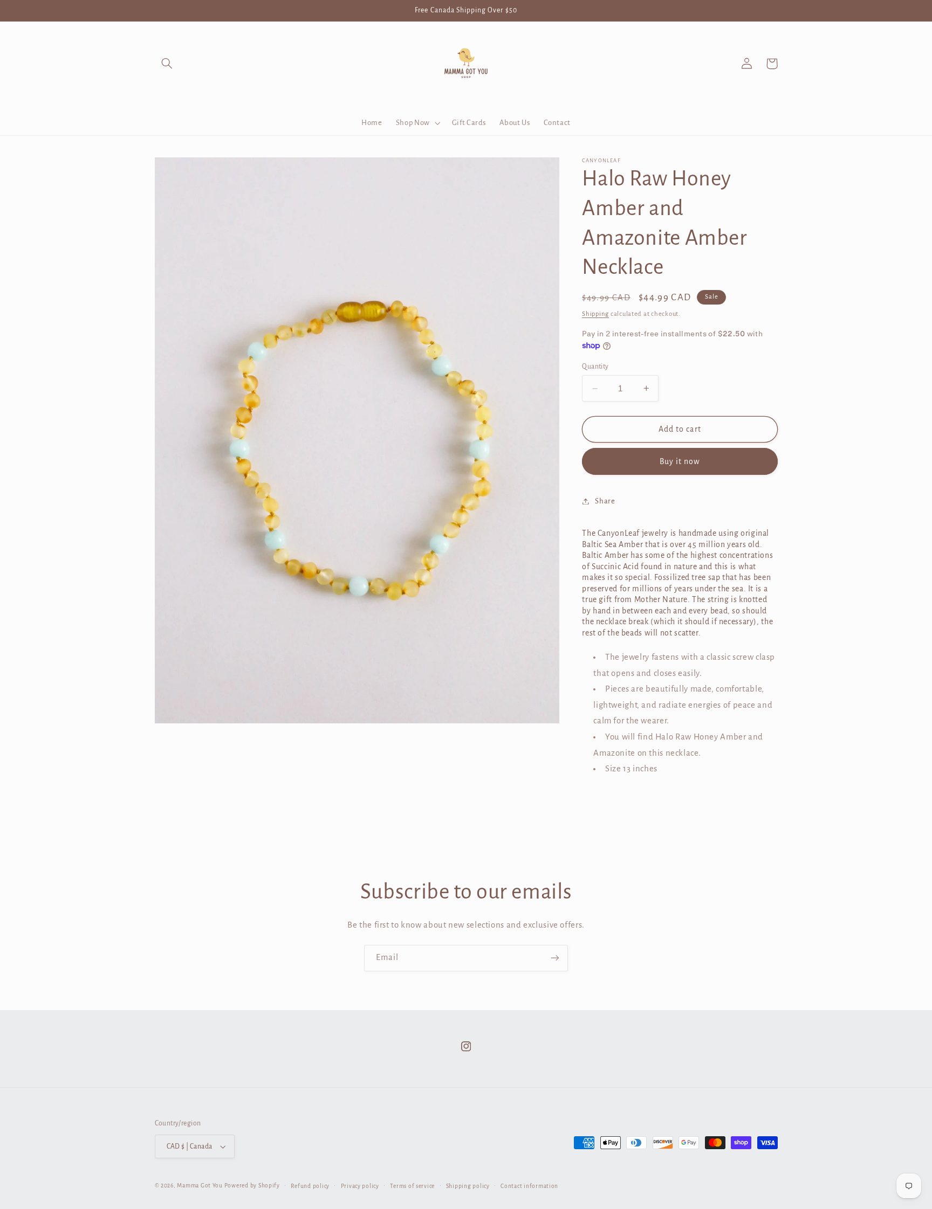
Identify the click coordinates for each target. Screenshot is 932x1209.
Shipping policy (468, 1186)
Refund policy (310, 1186)
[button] (167, 63)
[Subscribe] (555, 958)
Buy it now (680, 461)
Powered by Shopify (252, 1186)
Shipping (595, 313)
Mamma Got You (200, 1186)
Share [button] (605, 501)
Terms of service (412, 1186)
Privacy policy (360, 1186)
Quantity (595, 366)
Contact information (529, 1186)
